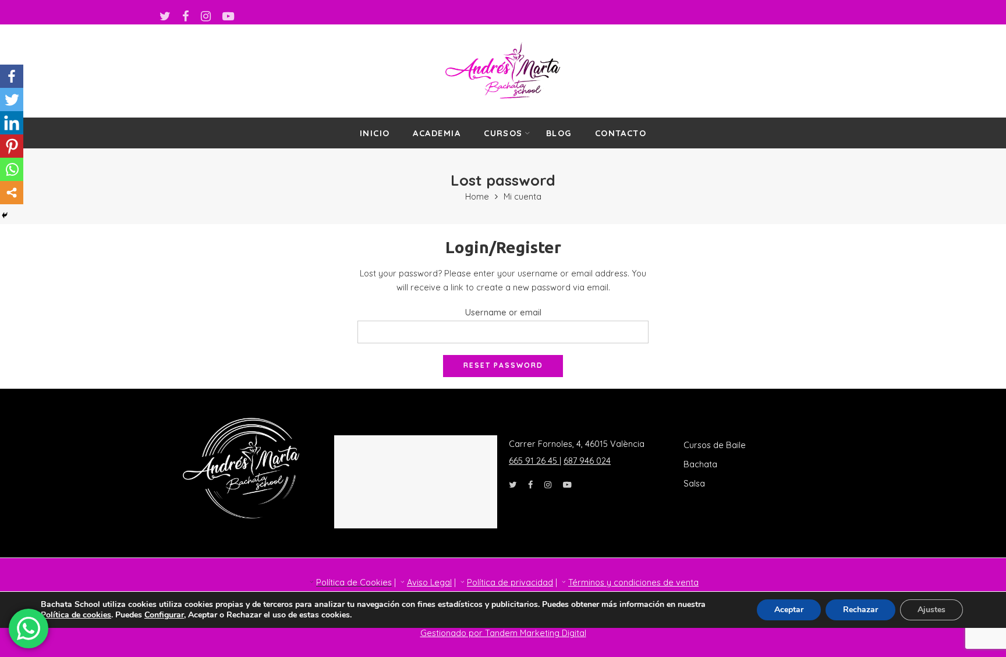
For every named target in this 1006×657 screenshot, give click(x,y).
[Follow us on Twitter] (165, 16)
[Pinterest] (11, 146)
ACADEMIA (437, 132)
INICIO (375, 132)
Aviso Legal (429, 582)
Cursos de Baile (714, 444)
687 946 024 (587, 460)
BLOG (559, 132)
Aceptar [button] (788, 609)
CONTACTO (621, 132)
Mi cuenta (522, 196)
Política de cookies (76, 614)
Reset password (503, 365)
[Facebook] (11, 76)
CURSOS (503, 132)
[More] (11, 192)
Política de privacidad (510, 582)
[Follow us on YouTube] (228, 16)
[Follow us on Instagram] (206, 16)
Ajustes (931, 609)
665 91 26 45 (534, 460)
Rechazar (860, 609)
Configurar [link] (164, 614)
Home (477, 196)
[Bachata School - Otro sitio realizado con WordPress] (503, 71)
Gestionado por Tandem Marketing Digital (503, 632)
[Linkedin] (11, 122)
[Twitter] (11, 99)
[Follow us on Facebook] (185, 16)
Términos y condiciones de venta (633, 582)
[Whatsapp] (11, 169)
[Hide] (4, 215)
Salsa (694, 483)
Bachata (700, 464)
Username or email (503, 312)
